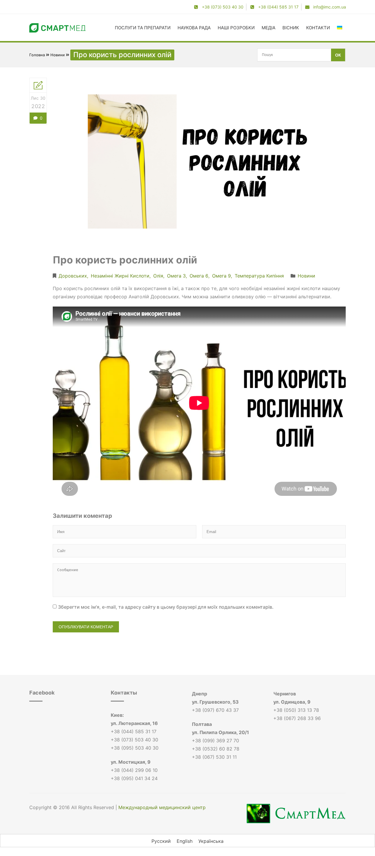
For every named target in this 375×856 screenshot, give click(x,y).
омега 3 (176, 276)
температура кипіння (259, 276)
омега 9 (221, 276)
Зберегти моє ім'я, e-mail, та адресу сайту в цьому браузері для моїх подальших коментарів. (166, 607)
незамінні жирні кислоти (120, 276)
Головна (37, 54)
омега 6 (199, 276)
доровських (73, 276)
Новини (57, 54)
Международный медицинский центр (162, 807)
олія (158, 276)
